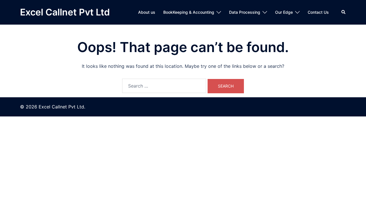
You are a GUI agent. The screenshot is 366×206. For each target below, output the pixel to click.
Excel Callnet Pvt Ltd (65, 12)
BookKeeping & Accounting (188, 12)
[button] (343, 12)
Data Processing (244, 12)
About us (146, 12)
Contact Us (318, 12)
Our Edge (284, 12)
